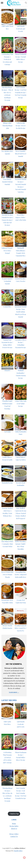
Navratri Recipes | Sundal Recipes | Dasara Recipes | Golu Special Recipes (7, 220)
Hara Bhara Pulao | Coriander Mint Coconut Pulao (7, 544)
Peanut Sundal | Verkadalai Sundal (7, 281)
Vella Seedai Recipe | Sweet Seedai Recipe (21, 125)
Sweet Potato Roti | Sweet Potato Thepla (7, 574)
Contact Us (14, 836)
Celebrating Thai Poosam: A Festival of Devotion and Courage (7, 59)
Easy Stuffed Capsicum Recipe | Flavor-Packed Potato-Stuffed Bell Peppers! (20, 513)
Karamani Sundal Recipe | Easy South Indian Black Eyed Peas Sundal (20, 312)
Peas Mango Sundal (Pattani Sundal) (7, 181)
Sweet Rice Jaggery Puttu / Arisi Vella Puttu (20, 217)
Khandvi (7, 370)
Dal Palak (7, 432)
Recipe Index (14, 826)
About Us (14, 828)
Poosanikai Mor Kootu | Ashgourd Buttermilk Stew (21, 574)
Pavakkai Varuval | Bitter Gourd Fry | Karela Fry (21, 628)
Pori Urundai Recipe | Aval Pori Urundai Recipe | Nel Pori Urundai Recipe (20, 93)
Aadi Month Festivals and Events (20, 28)
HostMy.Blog (18, 851)
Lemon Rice (7, 307)
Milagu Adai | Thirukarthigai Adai (7, 125)
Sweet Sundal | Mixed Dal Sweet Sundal (20, 153)
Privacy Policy (14, 834)
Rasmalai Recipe (7, 483)
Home (14, 823)
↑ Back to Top (14, 814)
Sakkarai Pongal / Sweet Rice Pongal (7, 250)
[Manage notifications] (24, 857)
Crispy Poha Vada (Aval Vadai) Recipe (20, 403)
